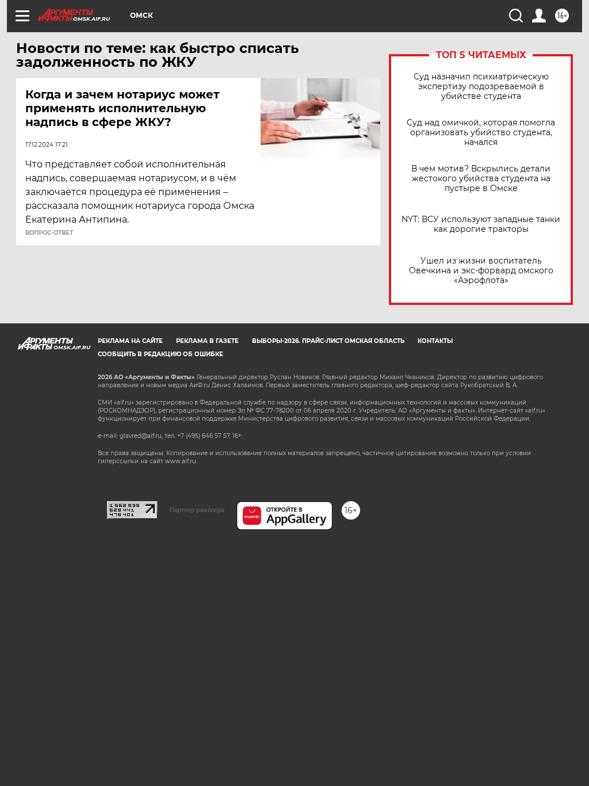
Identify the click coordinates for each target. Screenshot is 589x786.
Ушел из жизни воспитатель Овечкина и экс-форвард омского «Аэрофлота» (481, 270)
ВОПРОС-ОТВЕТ (49, 233)
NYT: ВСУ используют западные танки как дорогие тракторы (480, 224)
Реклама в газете (207, 341)
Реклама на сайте (130, 341)
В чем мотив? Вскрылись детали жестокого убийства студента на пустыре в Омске (480, 178)
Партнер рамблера (197, 509)
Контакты (435, 341)
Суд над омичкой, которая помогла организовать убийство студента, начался (481, 132)
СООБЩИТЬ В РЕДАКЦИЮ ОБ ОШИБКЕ (160, 354)
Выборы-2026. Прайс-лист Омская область (328, 341)
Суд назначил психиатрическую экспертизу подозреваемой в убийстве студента (481, 86)
